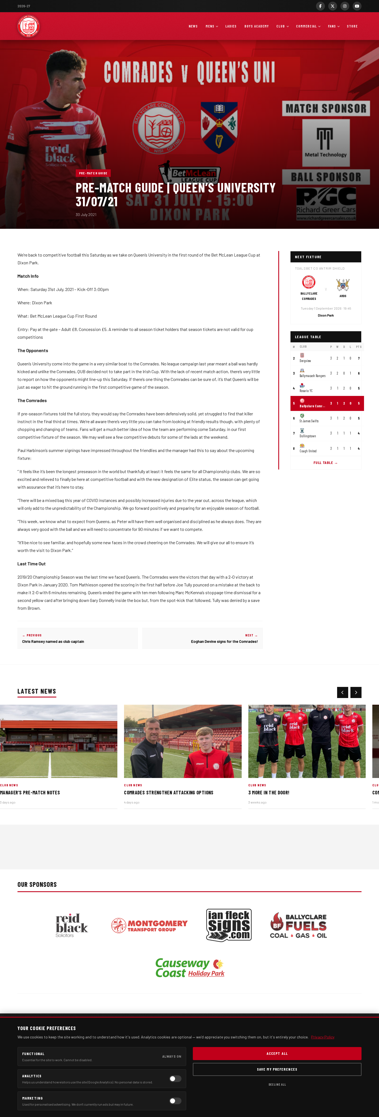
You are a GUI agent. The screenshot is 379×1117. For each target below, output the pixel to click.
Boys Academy (256, 26)
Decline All (277, 1084)
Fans (332, 26)
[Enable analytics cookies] (175, 1078)
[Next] (356, 692)
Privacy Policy (322, 1037)
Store (352, 26)
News (193, 26)
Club (280, 26)
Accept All (277, 1053)
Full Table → (326, 462)
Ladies (231, 26)
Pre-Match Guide (93, 173)
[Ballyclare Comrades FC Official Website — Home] (28, 26)
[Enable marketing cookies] (175, 1101)
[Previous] (342, 692)
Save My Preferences (277, 1069)
